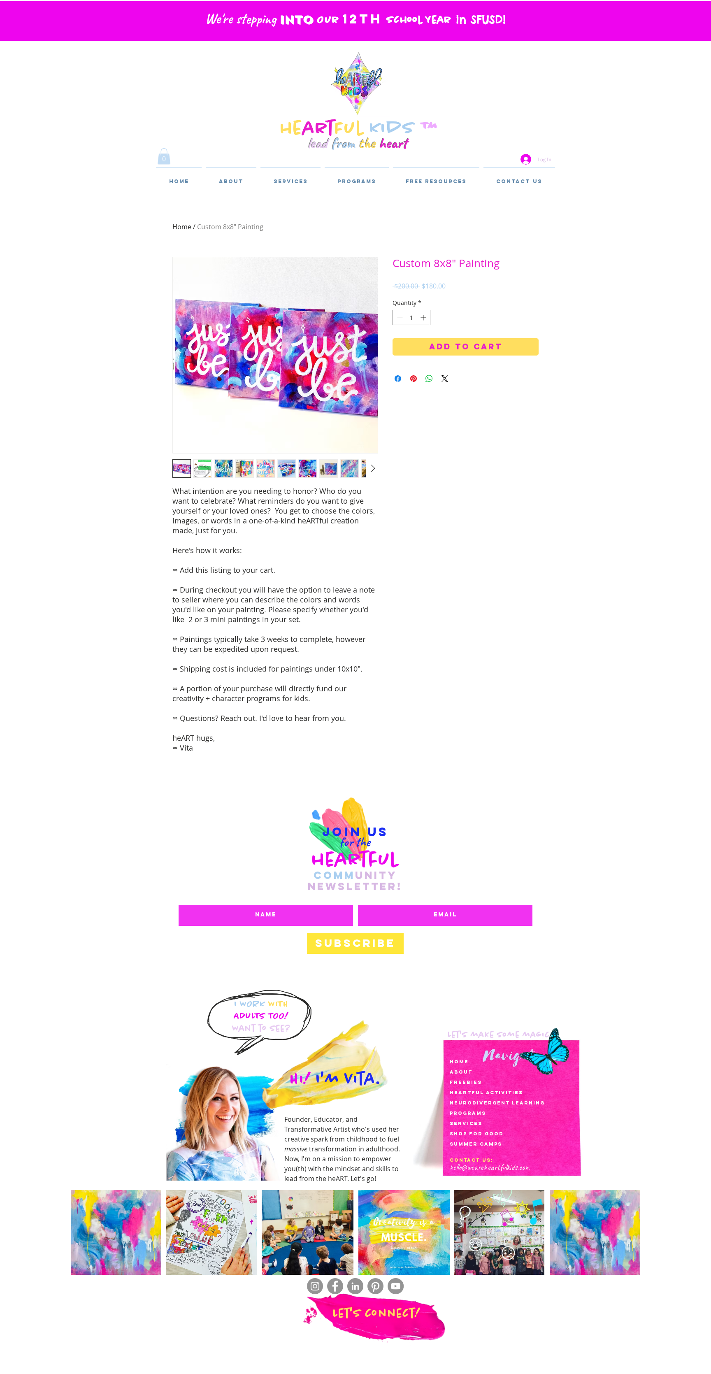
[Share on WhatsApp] (429, 379)
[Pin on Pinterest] (413, 379)
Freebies (466, 1082)
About (461, 1072)
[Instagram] (315, 1286)
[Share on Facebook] (398, 379)
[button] (164, 156)
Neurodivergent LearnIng (497, 1103)
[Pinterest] (375, 1286)
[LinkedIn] (355, 1286)
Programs (468, 1113)
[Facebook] (335, 1286)
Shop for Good (477, 1134)
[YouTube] (396, 1286)
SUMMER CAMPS (476, 1144)
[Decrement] (399, 317)
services (466, 1123)
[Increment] (424, 317)
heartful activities (486, 1092)
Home (181, 226)
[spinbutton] (411, 317)
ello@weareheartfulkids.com (491, 1167)
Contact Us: (471, 1160)
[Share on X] (445, 379)
